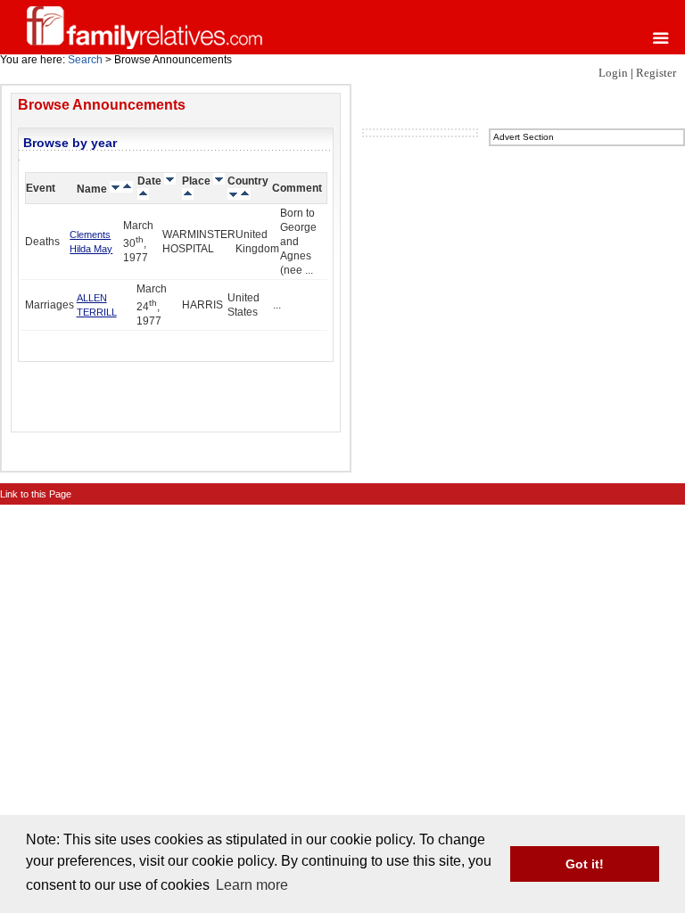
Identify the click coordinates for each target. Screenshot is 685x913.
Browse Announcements (102, 104)
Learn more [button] (252, 884)
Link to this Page (35, 494)
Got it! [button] (584, 864)
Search (85, 59)
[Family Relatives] (144, 26)
